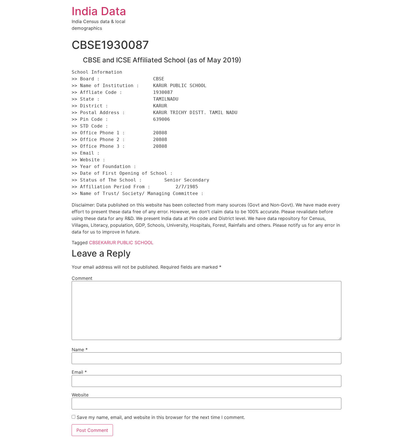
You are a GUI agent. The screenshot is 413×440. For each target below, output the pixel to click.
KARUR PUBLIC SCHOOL (127, 242)
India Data (99, 11)
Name (80, 349)
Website (80, 395)
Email (79, 372)
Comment (82, 278)
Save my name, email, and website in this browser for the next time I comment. (161, 417)
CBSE (95, 242)
